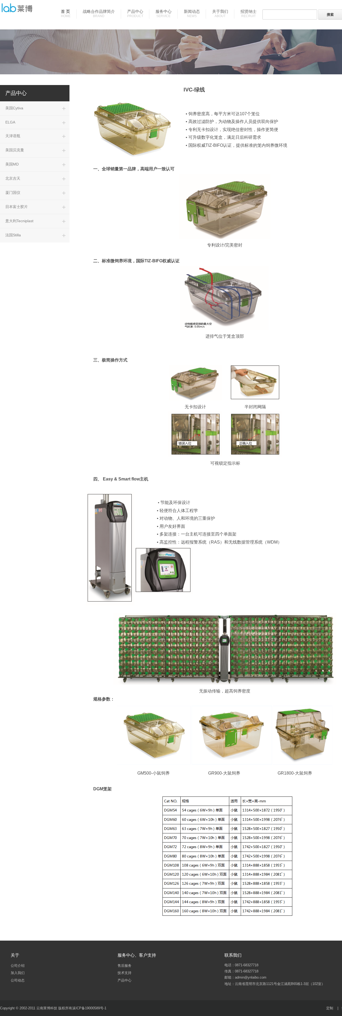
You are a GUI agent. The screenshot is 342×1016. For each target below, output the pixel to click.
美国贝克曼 (14, 150)
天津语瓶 (12, 136)
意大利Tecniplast (19, 221)
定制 (329, 1008)
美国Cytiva (14, 108)
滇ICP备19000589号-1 (89, 1008)
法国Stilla (13, 235)
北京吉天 (12, 178)
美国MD (12, 164)
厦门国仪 (12, 192)
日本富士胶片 (16, 207)
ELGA (10, 122)
